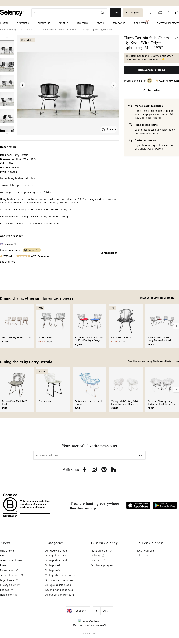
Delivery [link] (98, 555)
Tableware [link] (119, 23)
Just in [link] (4, 23)
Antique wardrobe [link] (56, 550)
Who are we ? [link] (8, 550)
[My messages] (160, 13)
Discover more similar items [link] (157, 297)
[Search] (103, 12)
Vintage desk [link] (52, 565)
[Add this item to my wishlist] (176, 38)
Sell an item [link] (143, 555)
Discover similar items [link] (151, 69)
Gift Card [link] (98, 560)
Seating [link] (63, 23)
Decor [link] (100, 23)
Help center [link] (9, 594)
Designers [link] (23, 23)
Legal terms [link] (9, 580)
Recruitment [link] (9, 570)
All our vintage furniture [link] (59, 594)
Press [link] (3, 565)
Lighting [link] (82, 23)
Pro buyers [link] (132, 12)
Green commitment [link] (11, 560)
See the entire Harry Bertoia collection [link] (151, 361)
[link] (12, 13)
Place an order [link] (101, 550)
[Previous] (7, 37)
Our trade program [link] (102, 565)
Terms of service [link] (11, 575)
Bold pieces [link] (141, 22)
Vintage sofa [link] (52, 570)
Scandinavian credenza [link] (59, 580)
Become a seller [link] (145, 550)
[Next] (7, 134)
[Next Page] (114, 85)
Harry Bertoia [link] (20, 155)
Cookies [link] (6, 589)
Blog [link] (2, 555)
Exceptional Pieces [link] (168, 23)
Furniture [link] (44, 23)
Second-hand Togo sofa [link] (59, 589)
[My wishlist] (168, 13)
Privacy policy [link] (10, 585)
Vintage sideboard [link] (56, 560)
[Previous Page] (22, 85)
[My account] (152, 13)
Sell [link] (115, 12)
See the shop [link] (7, 261)
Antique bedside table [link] (58, 585)
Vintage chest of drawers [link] (60, 575)
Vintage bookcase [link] (55, 555)
